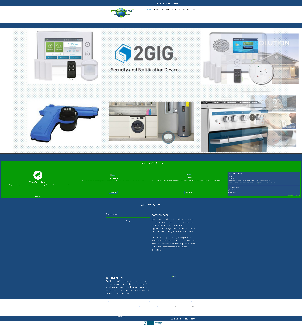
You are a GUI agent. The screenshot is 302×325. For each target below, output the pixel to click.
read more (263, 59)
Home (150, 10)
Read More (38, 70)
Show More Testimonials (294, 69)
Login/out (121, 190)
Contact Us (187, 10)
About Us (165, 10)
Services (157, 10)
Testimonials (176, 10)
